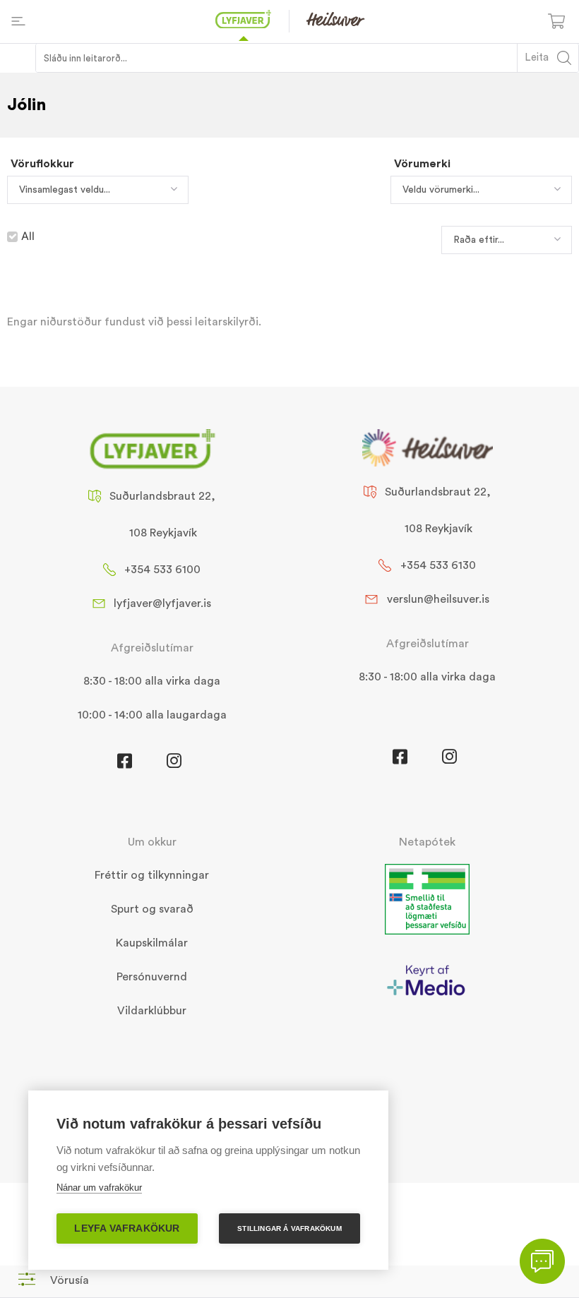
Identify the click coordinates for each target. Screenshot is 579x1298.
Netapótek (427, 842)
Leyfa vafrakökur (126, 1228)
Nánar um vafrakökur (99, 1187)
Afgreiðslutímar (152, 648)
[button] (53, 1280)
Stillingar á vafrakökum (289, 1228)
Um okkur (152, 842)
